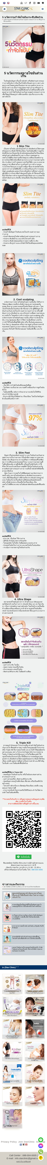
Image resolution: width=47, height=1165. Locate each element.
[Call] (41, 1152)
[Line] (41, 1140)
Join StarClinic (26, 1142)
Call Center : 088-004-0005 (22, 1155)
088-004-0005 (37, 870)
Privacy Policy (9, 1142)
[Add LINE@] (43, 3)
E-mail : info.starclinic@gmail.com (23, 1158)
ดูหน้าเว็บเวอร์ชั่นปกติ (23, 1162)
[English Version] (8, 3)
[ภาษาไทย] (4, 3)
